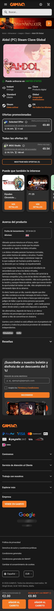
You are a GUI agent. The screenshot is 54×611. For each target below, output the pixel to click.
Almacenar (12, 33)
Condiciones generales (11, 553)
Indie (19, 333)
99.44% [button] (10, 129)
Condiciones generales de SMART (16, 559)
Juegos (21, 33)
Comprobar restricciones (38, 98)
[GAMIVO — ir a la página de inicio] (17, 4)
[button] (27, 125)
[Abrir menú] (5, 4)
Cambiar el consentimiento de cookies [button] (18, 564)
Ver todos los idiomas (42, 107)
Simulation (8, 333)
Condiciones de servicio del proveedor (20, 125)
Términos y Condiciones (28, 388)
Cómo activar (12, 107)
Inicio (4, 33)
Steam (27, 33)
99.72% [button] (10, 152)
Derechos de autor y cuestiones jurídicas (19, 548)
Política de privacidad (11, 542)
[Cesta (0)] (48, 4)
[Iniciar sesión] (40, 4)
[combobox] (27, 12)
